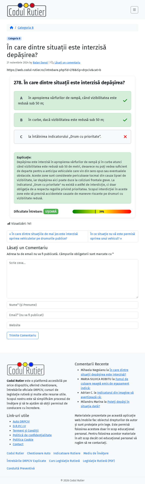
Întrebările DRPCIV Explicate (26, 461)
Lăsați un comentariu (67, 62)
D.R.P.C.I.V (19, 426)
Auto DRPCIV (21, 421)
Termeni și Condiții (26, 430)
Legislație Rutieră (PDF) (99, 461)
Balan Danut (40, 62)
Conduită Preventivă (21, 468)
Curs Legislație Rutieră (64, 461)
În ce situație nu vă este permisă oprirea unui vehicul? (112, 236)
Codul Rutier (15, 453)
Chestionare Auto (38, 453)
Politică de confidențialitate (32, 435)
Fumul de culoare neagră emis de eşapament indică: (105, 383)
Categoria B (26, 27)
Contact (18, 444)
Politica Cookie (23, 439)
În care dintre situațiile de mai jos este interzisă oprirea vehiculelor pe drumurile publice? (43, 236)
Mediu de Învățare (96, 453)
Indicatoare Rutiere (66, 453)
